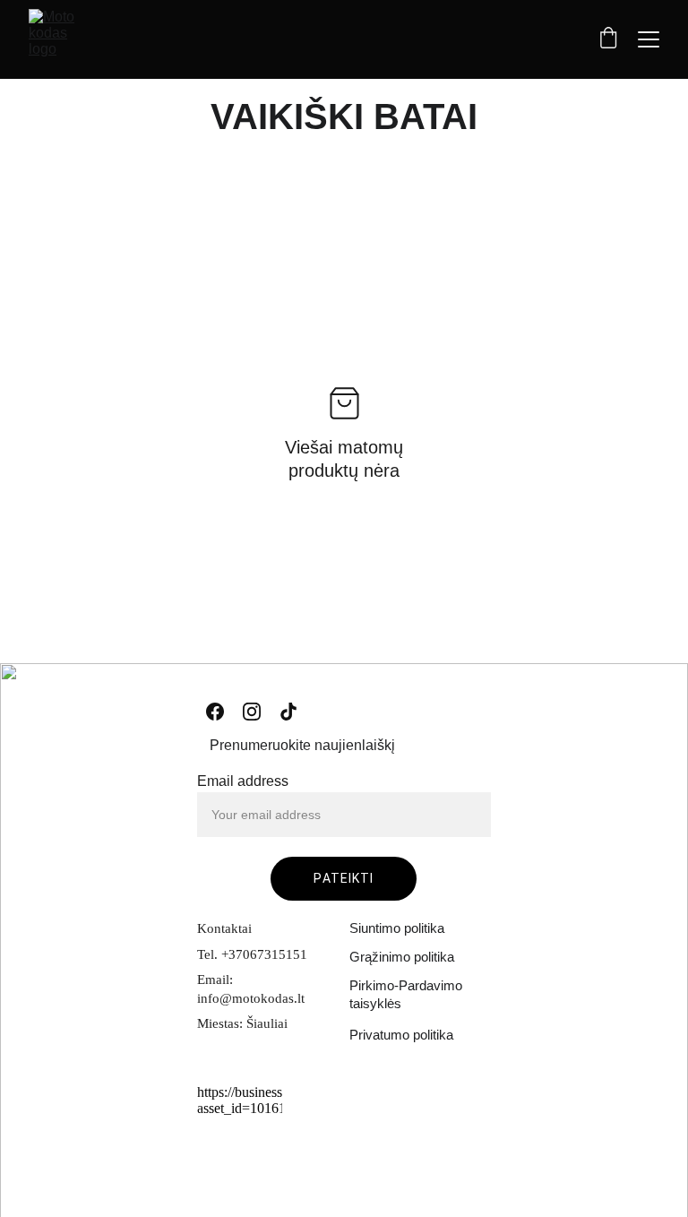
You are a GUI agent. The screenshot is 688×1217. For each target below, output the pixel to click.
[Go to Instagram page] (252, 712)
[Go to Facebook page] (215, 712)
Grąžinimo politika (401, 956)
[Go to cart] (608, 39)
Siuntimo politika (396, 928)
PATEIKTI (344, 878)
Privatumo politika (401, 1034)
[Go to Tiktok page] (288, 712)
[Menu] (648, 39)
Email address (242, 781)
